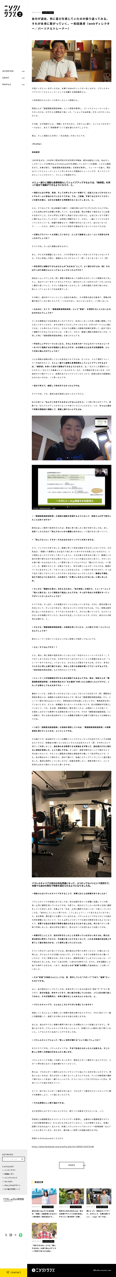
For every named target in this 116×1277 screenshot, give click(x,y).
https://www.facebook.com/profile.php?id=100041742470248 (63, 1146)
